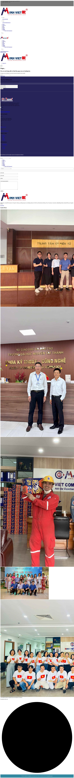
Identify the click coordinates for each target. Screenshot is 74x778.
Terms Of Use (4, 145)
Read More (2, 205)
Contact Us (4, 63)
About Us (4, 136)
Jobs (3, 137)
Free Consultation (5, 111)
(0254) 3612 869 (5, 19)
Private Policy (4, 144)
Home (3, 135)
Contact (3, 139)
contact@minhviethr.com (6, 22)
